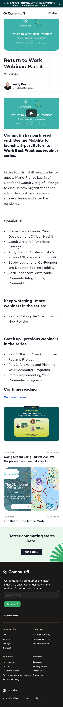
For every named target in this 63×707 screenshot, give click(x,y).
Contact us (37, 675)
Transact (7, 648)
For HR (6, 666)
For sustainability (11, 679)
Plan (5, 634)
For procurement (11, 670)
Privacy (27, 698)
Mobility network (40, 666)
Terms (39, 698)
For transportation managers (17, 675)
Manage (6, 643)
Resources (37, 662)
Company (37, 670)
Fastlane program (40, 643)
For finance (8, 662)
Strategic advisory (41, 634)
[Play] (31, 113)
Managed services (41, 639)
